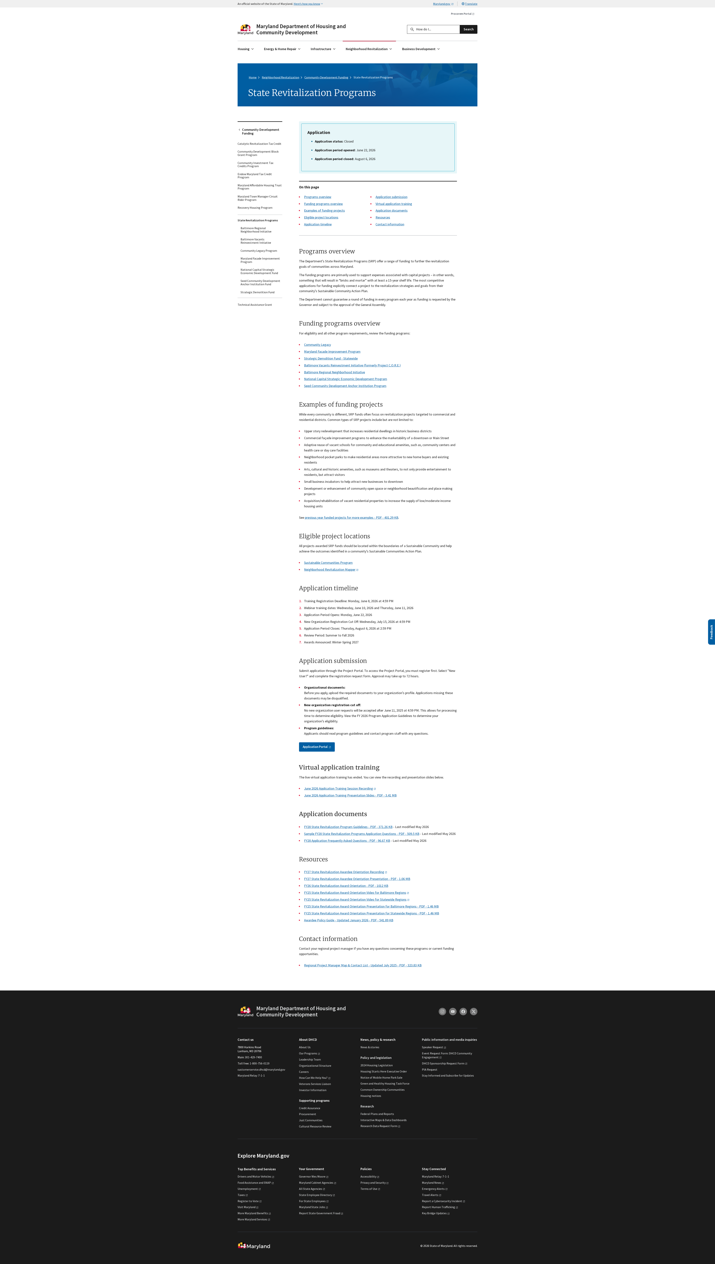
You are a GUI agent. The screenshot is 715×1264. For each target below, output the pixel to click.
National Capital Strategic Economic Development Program (345, 379)
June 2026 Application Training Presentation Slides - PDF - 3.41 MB (350, 795)
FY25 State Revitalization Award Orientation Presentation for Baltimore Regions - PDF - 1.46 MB (371, 906)
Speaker (432, 1047)
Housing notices (370, 1096)
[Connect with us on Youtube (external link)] (453, 1011)
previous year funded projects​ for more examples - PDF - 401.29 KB (351, 517)
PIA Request (429, 1069)
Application (315, 747)
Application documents (392, 210)
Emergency (433, 1189)
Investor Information (312, 1090)
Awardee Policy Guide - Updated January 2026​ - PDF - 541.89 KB (348, 920)
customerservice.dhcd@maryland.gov (261, 1069)
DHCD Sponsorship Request (443, 1063)
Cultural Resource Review (315, 1126)
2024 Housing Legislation (376, 1065)
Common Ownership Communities (382, 1090)
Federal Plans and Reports (377, 1114)
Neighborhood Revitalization (367, 49)
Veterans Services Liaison (315, 1084)
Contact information (390, 224)
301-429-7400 (253, 1057)
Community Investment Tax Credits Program (255, 164)
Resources (383, 217)
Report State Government (319, 1213)
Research (367, 1106)
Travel (430, 1195)
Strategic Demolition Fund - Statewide (331, 358)
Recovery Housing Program (255, 207)
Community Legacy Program (259, 250)
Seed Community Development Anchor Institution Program (345, 386)
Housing (244, 49)
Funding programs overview (323, 204)
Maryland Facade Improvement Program (260, 260)
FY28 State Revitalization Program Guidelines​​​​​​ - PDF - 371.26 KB (348, 827)
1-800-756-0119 (259, 1063)
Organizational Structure (315, 1065)
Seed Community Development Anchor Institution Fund (260, 282)
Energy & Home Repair (280, 49)
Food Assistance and (254, 1182)
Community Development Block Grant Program (258, 153)
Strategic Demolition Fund (257, 292)
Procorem (461, 13)
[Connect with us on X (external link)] (473, 1011)
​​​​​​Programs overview (317, 197)
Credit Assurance (309, 1108)
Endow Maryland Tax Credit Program (255, 175)
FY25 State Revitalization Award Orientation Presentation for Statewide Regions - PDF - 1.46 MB (371, 913)
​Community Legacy (317, 344)
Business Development (419, 49)
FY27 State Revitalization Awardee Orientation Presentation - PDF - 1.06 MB (357, 879)
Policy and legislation (376, 1058)
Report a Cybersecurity (442, 1201)
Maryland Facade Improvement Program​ (332, 351)
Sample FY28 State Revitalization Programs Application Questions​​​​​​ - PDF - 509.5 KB (361, 834)
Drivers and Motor (254, 1176)
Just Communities (310, 1120)
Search (469, 29)
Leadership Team (310, 1059)
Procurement (307, 1114)
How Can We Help (313, 1078)
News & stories (369, 1047)
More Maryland (253, 1213)
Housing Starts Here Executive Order (383, 1071)
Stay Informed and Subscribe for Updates (448, 1075)
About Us (305, 1047)
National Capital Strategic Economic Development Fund (259, 271)
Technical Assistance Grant (255, 304)
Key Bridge (434, 1213)
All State (310, 1189)
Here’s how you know (307, 4)
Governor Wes (312, 1176)
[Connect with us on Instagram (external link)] (442, 1011)
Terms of (368, 1189)
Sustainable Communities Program (328, 562)
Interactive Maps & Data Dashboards (383, 1120)
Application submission (391, 197)
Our (308, 1053)
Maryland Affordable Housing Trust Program (260, 186)
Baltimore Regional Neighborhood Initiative (256, 229)
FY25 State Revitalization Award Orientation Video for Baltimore (355, 892)
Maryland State (312, 1207)
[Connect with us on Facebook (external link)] (463, 1011)
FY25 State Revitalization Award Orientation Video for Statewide (355, 899)
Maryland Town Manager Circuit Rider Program (258, 198)
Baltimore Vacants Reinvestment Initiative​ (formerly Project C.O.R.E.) (352, 365)
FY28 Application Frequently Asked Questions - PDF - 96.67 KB (347, 840)
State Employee (315, 1195)
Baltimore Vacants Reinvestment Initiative (256, 240)
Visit (246, 1207)
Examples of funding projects (324, 210)
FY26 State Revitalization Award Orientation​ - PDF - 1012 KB (346, 886)
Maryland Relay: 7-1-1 (251, 1075)
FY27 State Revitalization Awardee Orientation (344, 872)
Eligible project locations (321, 217)
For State (312, 1201)
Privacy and (373, 1182)
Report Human (438, 1207)
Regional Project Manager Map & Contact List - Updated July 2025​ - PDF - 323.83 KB (363, 965)
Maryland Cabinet (316, 1182)
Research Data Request (378, 1126)
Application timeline (318, 224)
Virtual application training (394, 204)
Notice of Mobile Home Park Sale (381, 1077)
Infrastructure (321, 49)
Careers (304, 1072)
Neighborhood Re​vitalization (329, 569)
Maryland (431, 1182)
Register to (248, 1201)
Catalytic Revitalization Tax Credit (259, 144)
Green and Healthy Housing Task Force (384, 1084)
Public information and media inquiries (449, 1040)
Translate (471, 4)
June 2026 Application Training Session (338, 788)
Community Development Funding (260, 131)
